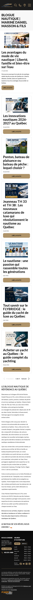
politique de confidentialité (14, 580)
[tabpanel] (22, 553)
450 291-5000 (8, 552)
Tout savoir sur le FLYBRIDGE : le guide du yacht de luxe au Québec (15, 310)
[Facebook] (21, 564)
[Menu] (29, 5)
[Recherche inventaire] (15, 5)
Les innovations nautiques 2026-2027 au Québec (15, 119)
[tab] (17, 543)
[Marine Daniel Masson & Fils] (6, 5)
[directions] (24, 5)
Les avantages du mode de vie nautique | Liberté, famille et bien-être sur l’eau (15, 59)
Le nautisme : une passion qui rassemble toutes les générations (15, 266)
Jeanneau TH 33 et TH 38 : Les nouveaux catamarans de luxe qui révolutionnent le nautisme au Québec (15, 214)
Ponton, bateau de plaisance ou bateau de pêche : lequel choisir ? (16, 162)
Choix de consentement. (14, 581)
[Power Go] (16, 592)
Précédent (10, 379)
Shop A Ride (14, 589)
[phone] (20, 5)
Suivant (24, 379)
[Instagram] (26, 564)
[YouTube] (24, 564)
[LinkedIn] (29, 564)
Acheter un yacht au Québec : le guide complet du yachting (15, 355)
